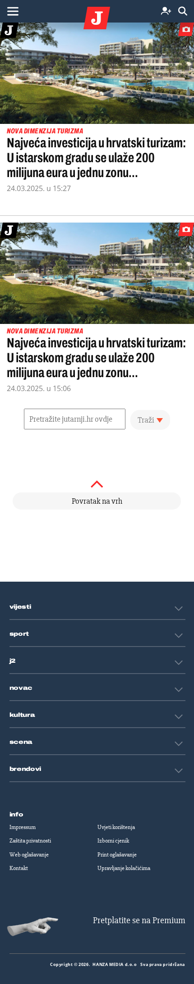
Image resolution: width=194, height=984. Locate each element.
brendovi (25, 769)
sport (19, 634)
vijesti (20, 607)
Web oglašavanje (29, 854)
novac (21, 688)
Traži (146, 420)
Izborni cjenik (113, 840)
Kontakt (18, 868)
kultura (22, 715)
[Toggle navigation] (12, 11)
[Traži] (182, 11)
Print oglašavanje (117, 854)
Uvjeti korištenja (116, 827)
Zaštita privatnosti (30, 840)
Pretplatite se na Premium (139, 920)
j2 (12, 661)
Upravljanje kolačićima (123, 868)
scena (21, 742)
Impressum (22, 827)
